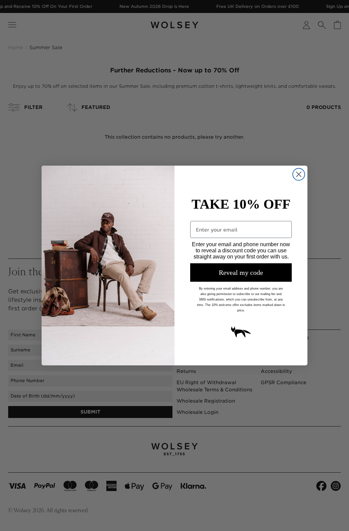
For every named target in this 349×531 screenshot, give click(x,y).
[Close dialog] (299, 174)
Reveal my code (241, 272)
